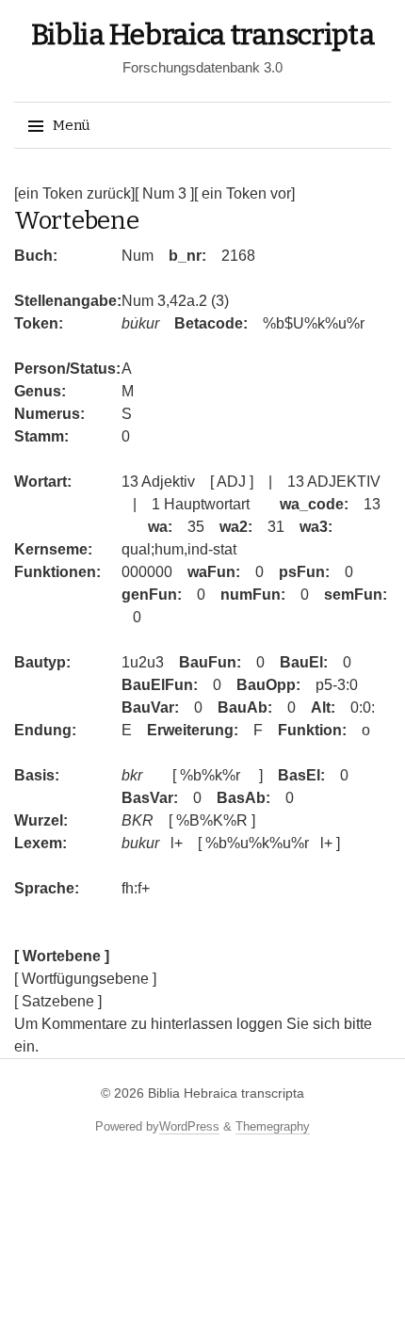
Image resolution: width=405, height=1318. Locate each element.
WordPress (189, 1126)
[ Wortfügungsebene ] (85, 979)
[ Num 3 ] (164, 193)
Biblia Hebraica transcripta (203, 35)
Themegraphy (272, 1126)
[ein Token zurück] (74, 193)
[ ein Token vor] (244, 193)
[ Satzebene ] (58, 1001)
